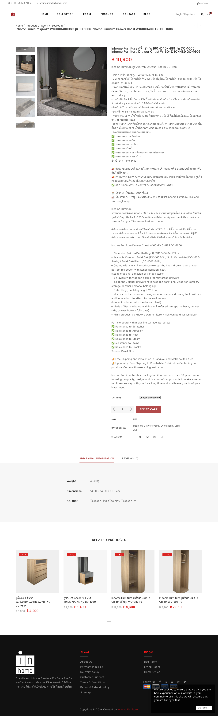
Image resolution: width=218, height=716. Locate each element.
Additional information (96, 458)
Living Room (167, 425)
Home (45, 14)
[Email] (161, 437)
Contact (129, 14)
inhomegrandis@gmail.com (53, 3)
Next (25, 125)
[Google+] (147, 437)
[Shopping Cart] (208, 14)
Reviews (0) (130, 458)
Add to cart (148, 409)
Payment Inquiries (91, 666)
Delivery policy (89, 671)
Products (31, 25)
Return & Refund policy (95, 687)
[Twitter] (140, 437)
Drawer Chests (151, 425)
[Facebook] (134, 437)
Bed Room (150, 661)
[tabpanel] (37, 582)
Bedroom (57, 25)
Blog (147, 14)
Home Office (152, 671)
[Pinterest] (154, 437)
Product (107, 14)
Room (87, 14)
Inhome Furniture (128, 709)
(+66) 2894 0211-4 (21, 3)
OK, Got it (204, 708)
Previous (25, 49)
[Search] (202, 14)
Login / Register (185, 14)
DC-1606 (116, 397)
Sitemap (85, 692)
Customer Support (92, 677)
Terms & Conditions (92, 682)
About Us (86, 661)
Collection (65, 14)
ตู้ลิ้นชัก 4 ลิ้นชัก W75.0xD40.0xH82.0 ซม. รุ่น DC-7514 (33, 601)
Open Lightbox (72, 81)
